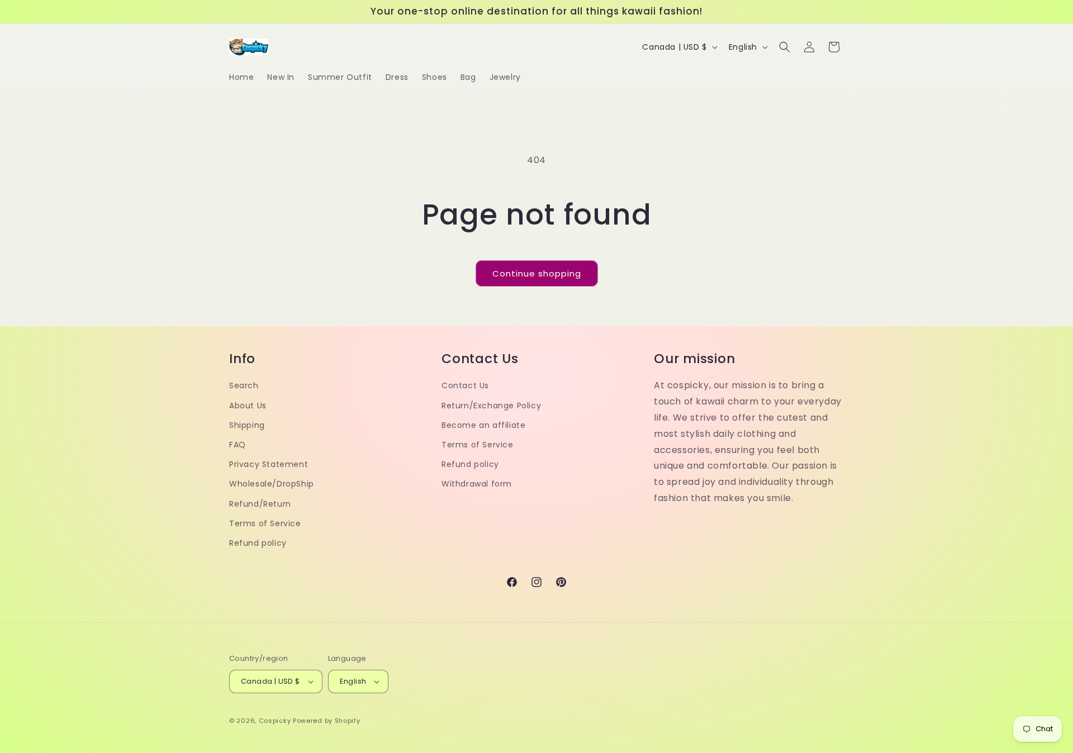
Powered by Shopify (326, 720)
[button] (784, 47)
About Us (248, 405)
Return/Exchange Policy (491, 405)
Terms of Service (265, 523)
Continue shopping (536, 273)
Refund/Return (260, 503)
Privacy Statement (268, 464)
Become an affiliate (483, 425)
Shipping (247, 425)
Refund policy (258, 543)
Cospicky (275, 720)
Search (244, 385)
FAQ (237, 444)
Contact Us (465, 385)
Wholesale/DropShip (271, 483)
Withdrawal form (476, 483)
